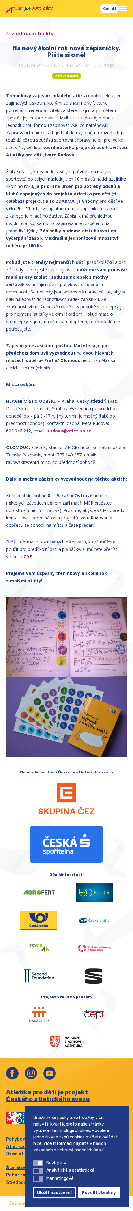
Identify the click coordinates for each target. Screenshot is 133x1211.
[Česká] (66, 844)
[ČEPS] (94, 1014)
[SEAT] (94, 976)
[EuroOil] (94, 892)
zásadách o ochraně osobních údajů (68, 1150)
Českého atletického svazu (48, 1099)
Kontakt (109, 8)
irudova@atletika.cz (68, 431)
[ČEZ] (66, 799)
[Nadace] (38, 1014)
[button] (38, 1163)
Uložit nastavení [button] (54, 1192)
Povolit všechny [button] (99, 1192)
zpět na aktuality (32, 34)
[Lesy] (38, 948)
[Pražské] (94, 948)
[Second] (38, 976)
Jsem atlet (17, 1154)
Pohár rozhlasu (23, 1175)
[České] (94, 920)
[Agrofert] (38, 892)
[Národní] (66, 1041)
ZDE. (28, 557)
